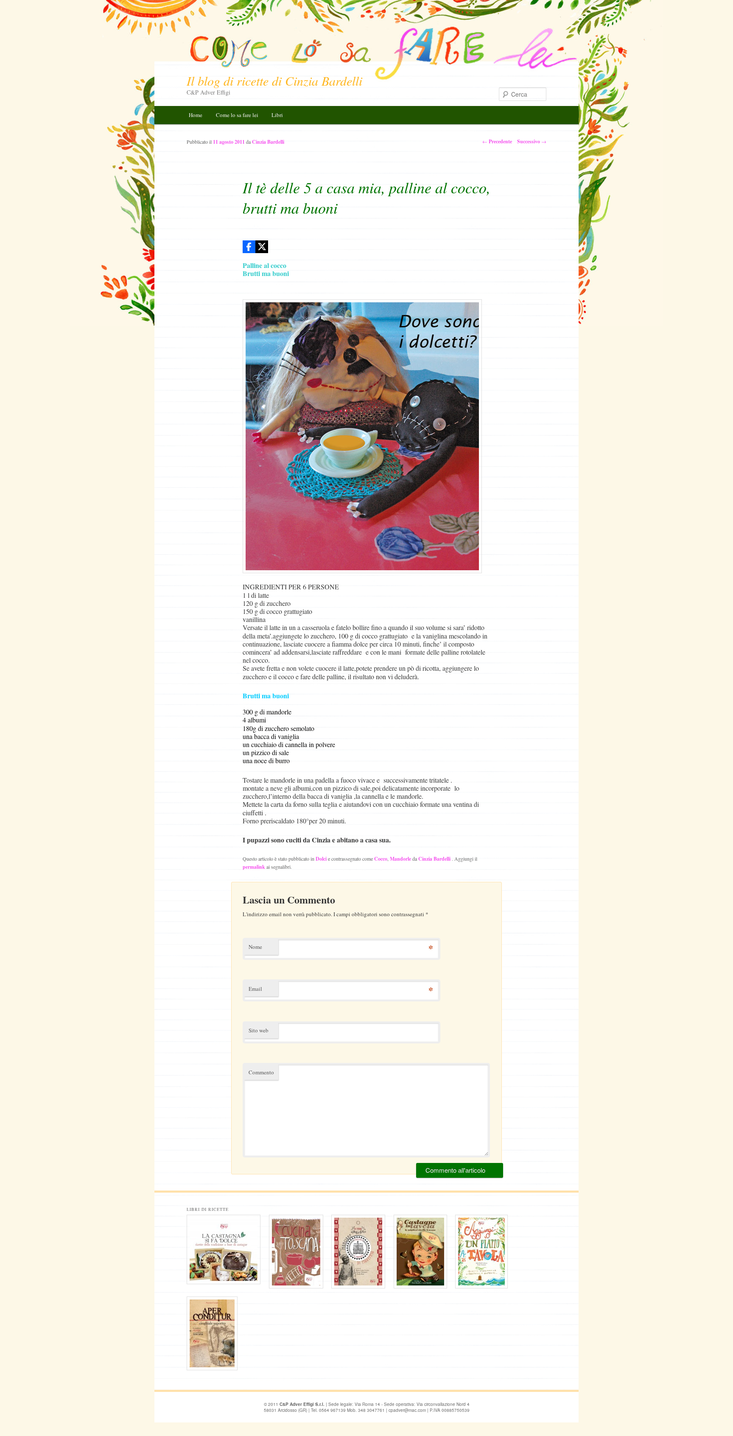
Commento (261, 1072)
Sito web (259, 1030)
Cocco (380, 858)
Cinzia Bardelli (435, 858)
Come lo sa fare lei (237, 115)
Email (255, 989)
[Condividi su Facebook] (249, 246)
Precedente (497, 141)
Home (195, 115)
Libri (277, 115)
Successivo (531, 141)
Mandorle (400, 858)
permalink (254, 866)
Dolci (321, 858)
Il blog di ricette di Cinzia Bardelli (274, 80)
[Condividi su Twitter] (261, 246)
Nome (255, 947)
